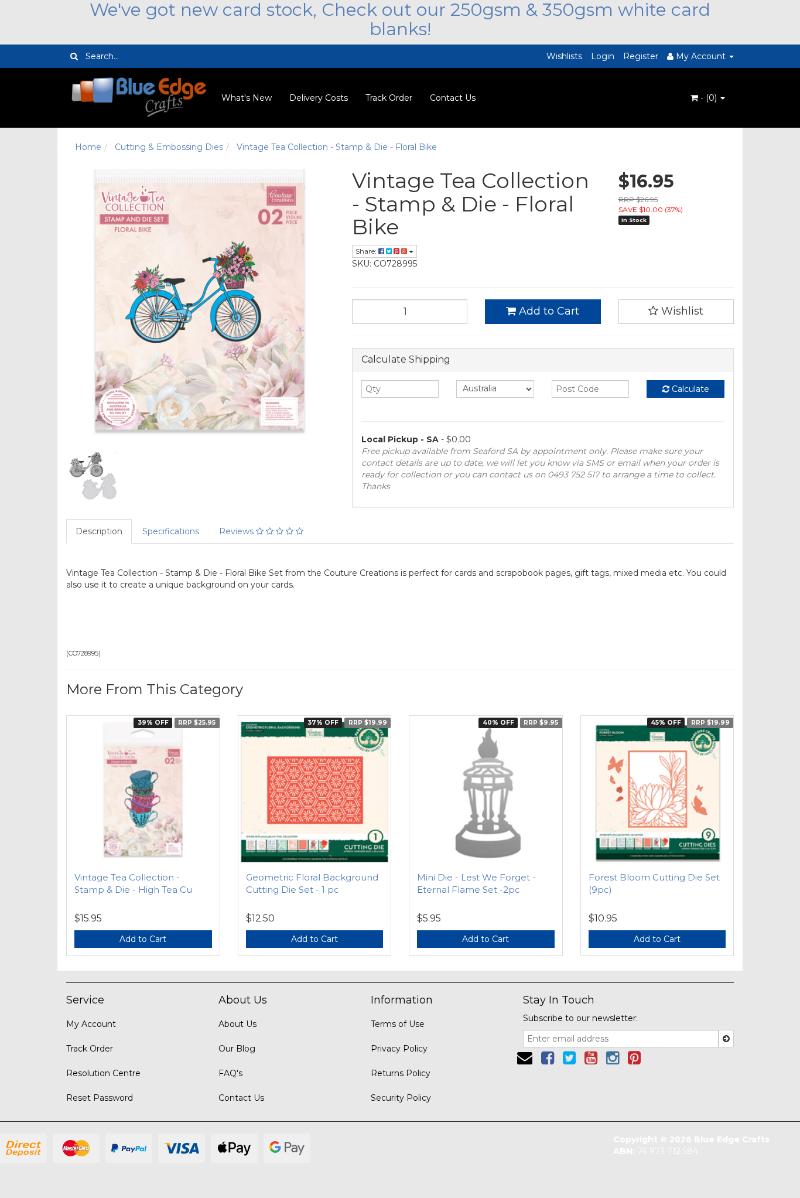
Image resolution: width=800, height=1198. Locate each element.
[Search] (74, 56)
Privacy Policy (399, 1048)
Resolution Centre (103, 1073)
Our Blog (236, 1048)
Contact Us (453, 98)
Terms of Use (398, 1024)
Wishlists (564, 56)
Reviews (237, 531)
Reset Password (99, 1098)
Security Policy (401, 1098)
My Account (91, 1024)
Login (602, 56)
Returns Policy (400, 1073)
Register (640, 56)
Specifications (170, 531)
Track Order (388, 98)
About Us (237, 1024)
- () (708, 98)
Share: (366, 251)
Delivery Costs (318, 98)
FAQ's (230, 1073)
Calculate (689, 389)
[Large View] (93, 476)
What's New (246, 98)
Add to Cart (547, 311)
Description (99, 531)
